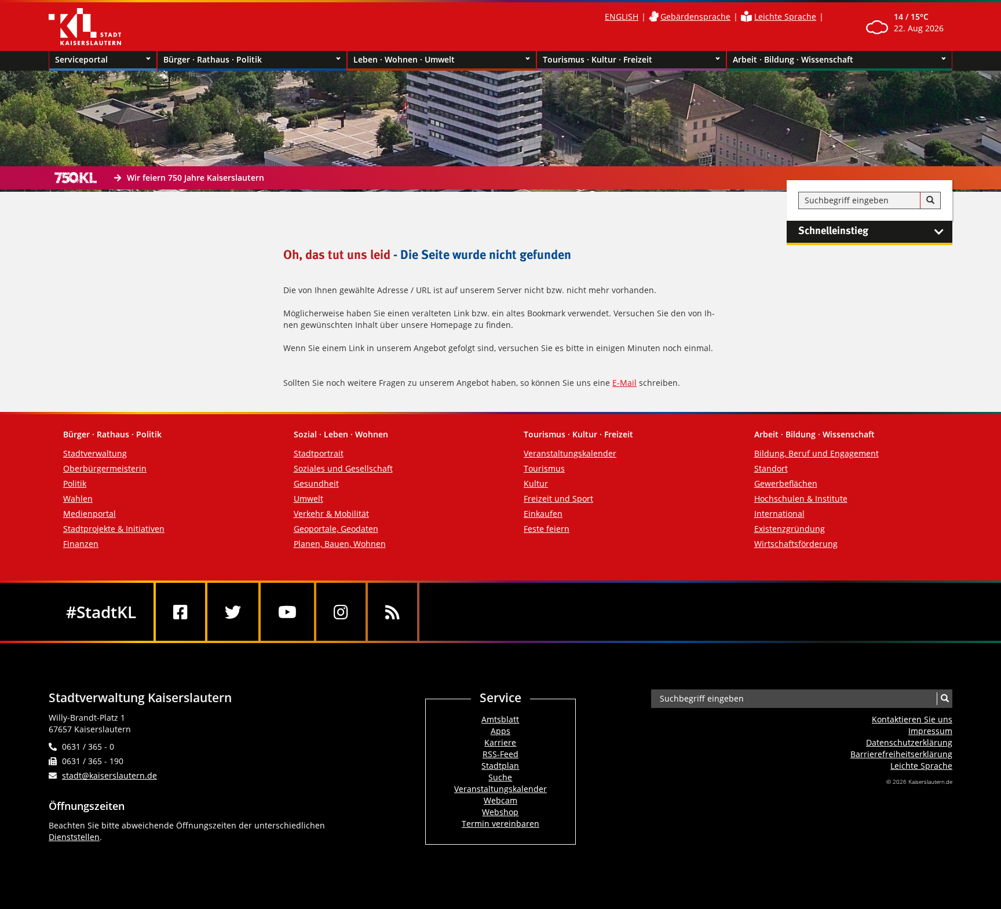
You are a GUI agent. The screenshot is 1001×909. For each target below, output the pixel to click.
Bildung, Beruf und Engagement (816, 453)
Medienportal (89, 513)
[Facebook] (180, 612)
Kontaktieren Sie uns (912, 719)
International (779, 513)
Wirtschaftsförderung (796, 543)
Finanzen (80, 543)
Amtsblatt (500, 719)
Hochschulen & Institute (800, 498)
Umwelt (308, 498)
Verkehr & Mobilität (331, 513)
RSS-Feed (500, 754)
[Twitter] (232, 612)
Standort (771, 468)
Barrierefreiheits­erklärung (901, 754)
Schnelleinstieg (833, 231)
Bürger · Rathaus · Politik (212, 59)
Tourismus (544, 468)
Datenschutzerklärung (909, 742)
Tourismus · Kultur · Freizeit (597, 59)
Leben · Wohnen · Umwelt (404, 59)
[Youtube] (287, 612)
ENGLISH (621, 16)
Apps (500, 730)
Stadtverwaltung (95, 453)
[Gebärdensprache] (653, 16)
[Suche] (930, 200)
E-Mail (624, 382)
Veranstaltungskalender (570, 453)
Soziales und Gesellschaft (343, 468)
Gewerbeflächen (785, 483)
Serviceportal (81, 59)
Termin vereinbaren (500, 823)
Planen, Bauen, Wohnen (340, 543)
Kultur (536, 483)
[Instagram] (341, 612)
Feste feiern (546, 528)
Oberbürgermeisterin (105, 468)
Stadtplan (500, 765)
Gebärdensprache (695, 16)
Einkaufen (543, 513)
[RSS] (392, 612)
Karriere (500, 742)
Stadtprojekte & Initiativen (114, 528)
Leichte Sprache (785, 16)
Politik (74, 483)
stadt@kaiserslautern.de (109, 775)
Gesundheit (316, 483)
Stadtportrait (319, 453)
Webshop (500, 811)
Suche (500, 777)
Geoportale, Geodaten (336, 528)
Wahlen (78, 498)
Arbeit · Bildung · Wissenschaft (793, 59)
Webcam (500, 800)
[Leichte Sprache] (746, 16)
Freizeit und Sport (558, 498)
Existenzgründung (789, 528)
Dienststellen (74, 836)
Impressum (930, 730)
